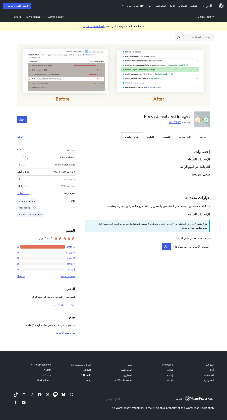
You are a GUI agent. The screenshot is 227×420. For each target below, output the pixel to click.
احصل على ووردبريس (17, 5)
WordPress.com (41, 364)
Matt (47, 369)
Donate (85, 375)
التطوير (151, 136)
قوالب (170, 369)
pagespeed (24, 208)
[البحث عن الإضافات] (178, 37)
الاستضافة (209, 375)
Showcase (167, 364)
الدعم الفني (126, 369)
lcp (34, 208)
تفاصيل (202, 136)
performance (35, 214)
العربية (179, 399)
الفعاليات (87, 369)
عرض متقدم (132, 136)
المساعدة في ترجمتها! (94, 26)
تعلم (130, 364)
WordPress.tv (123, 380)
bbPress (46, 375)
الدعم (20, 136)
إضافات (169, 375)
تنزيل (21, 119)
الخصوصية (209, 380)
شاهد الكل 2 (23, 193)
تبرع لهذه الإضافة (65, 332)
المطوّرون (127, 375)
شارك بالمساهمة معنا (81, 364)
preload (22, 214)
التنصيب (166, 136)
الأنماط (169, 380)
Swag (86, 380)
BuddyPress (44, 380)
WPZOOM (175, 122)
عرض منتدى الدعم (64, 304)
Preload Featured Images (167, 116)
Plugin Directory (205, 16)
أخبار (211, 369)
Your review (68, 276)
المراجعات (185, 136)
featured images (26, 201)
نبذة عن (210, 364)
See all (21, 276)
